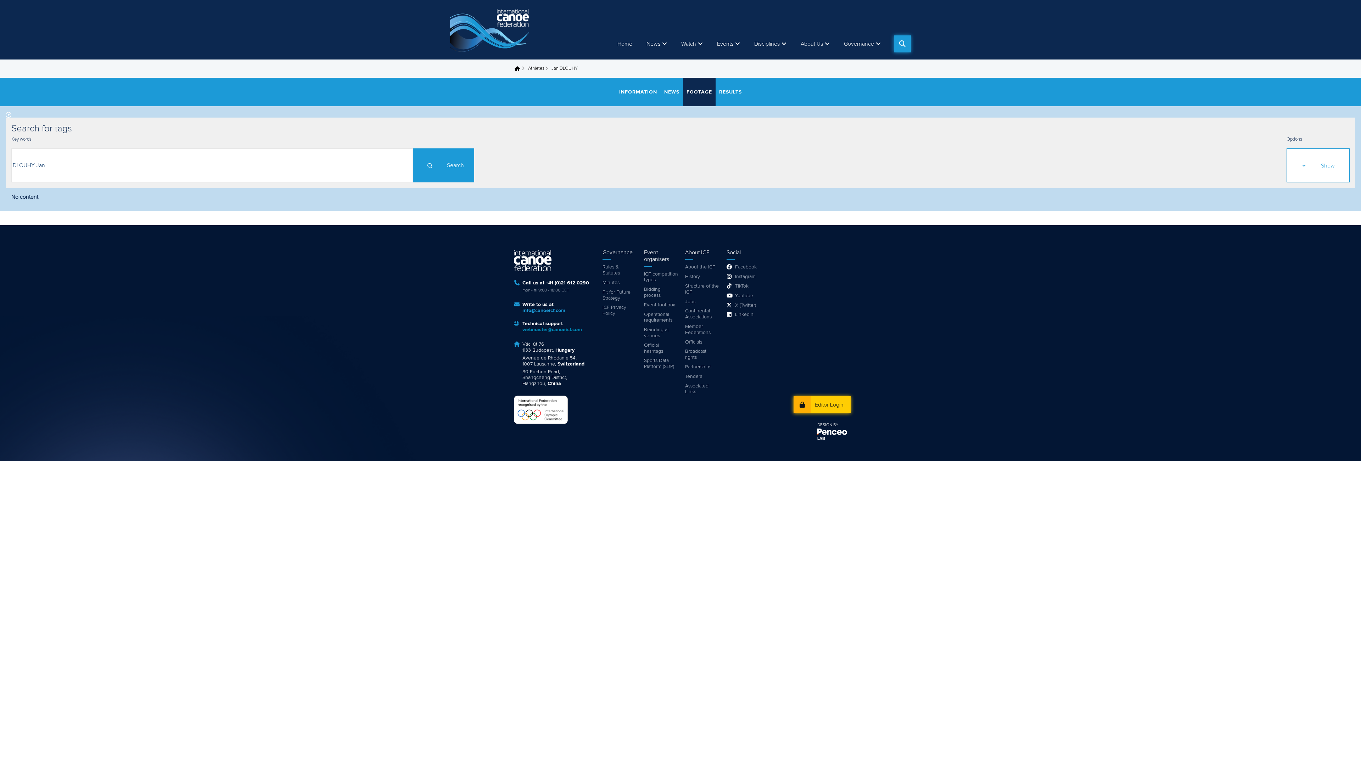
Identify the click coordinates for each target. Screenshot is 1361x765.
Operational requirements (658, 317)
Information (638, 92)
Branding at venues (656, 332)
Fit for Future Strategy (617, 295)
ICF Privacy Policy (614, 310)
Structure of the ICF (702, 289)
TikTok (742, 286)
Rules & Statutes (611, 270)
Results (730, 92)
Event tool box (659, 304)
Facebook (746, 267)
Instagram (745, 276)
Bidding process (652, 292)
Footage (699, 92)
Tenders (693, 376)
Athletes (536, 68)
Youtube (744, 295)
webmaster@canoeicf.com (552, 329)
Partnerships (698, 366)
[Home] (491, 30)
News (653, 44)
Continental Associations (698, 313)
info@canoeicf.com (543, 310)
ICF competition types (661, 277)
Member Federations (698, 329)
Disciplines (767, 44)
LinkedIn (744, 314)
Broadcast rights (695, 354)
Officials (693, 342)
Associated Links (696, 389)
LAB (821, 439)
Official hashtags (653, 348)
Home (624, 44)
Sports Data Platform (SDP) (659, 363)
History (692, 276)
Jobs (690, 301)
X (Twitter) (745, 305)
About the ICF (700, 267)
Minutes (611, 282)
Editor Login (829, 405)
